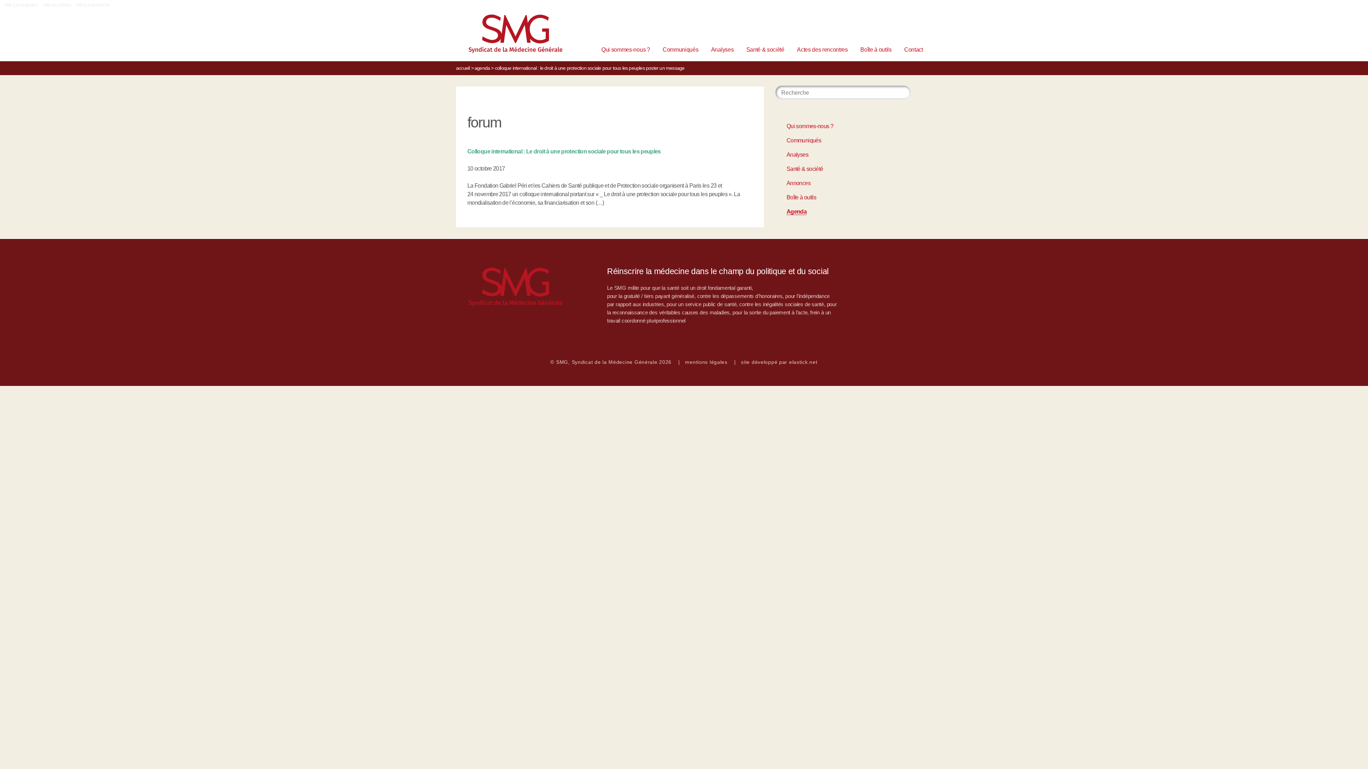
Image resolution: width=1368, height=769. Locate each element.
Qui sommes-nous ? (625, 50)
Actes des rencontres (822, 50)
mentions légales (706, 362)
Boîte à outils (876, 50)
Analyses (722, 50)
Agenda (482, 68)
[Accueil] (504, 35)
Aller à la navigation (21, 4)
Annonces (798, 183)
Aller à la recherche (92, 4)
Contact (913, 50)
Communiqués (680, 50)
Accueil (463, 68)
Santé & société (765, 50)
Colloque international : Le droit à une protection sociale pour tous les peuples (564, 151)
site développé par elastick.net (779, 362)
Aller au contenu (57, 4)
